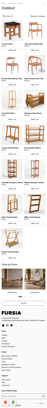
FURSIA (18, 405)
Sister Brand (6, 370)
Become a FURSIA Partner (11, 367)
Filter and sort (7, 16)
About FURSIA (7, 359)
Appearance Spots (8, 364)
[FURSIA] (23, 5)
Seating (4, 335)
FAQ (3, 382)
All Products (6, 344)
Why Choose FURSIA (9, 356)
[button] (6, 5)
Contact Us (6, 385)
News (4, 362)
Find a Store (6, 380)
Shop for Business (8, 346)
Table (3, 338)
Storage (4, 341)
